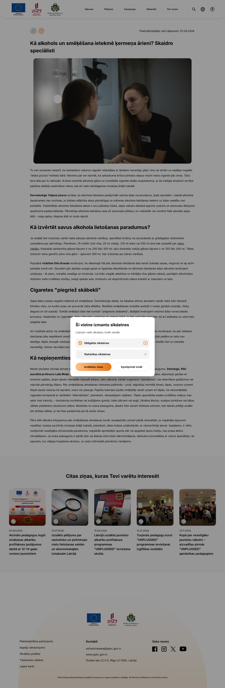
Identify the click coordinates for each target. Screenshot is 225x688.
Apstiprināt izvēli (131, 367)
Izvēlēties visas (93, 367)
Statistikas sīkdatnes (97, 354)
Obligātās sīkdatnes (96, 343)
